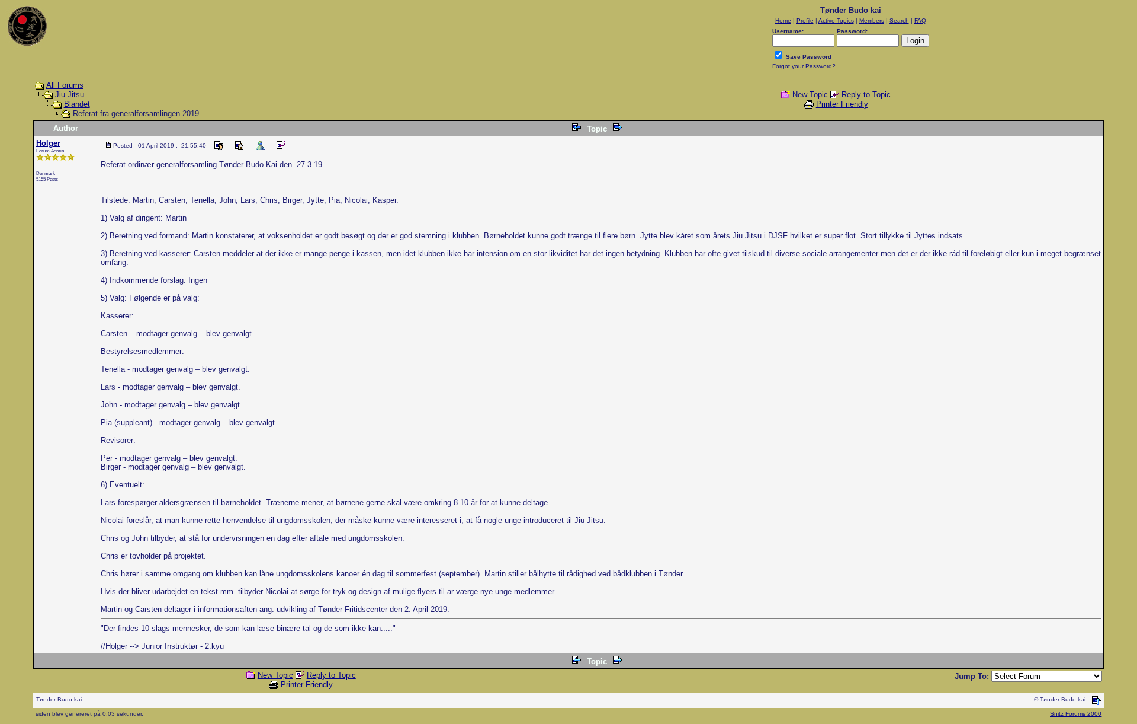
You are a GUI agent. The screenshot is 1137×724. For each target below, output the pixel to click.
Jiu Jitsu (69, 94)
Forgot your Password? (804, 66)
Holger (48, 143)
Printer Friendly (842, 104)
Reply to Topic (866, 94)
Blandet (77, 104)
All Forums (64, 85)
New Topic (810, 94)
